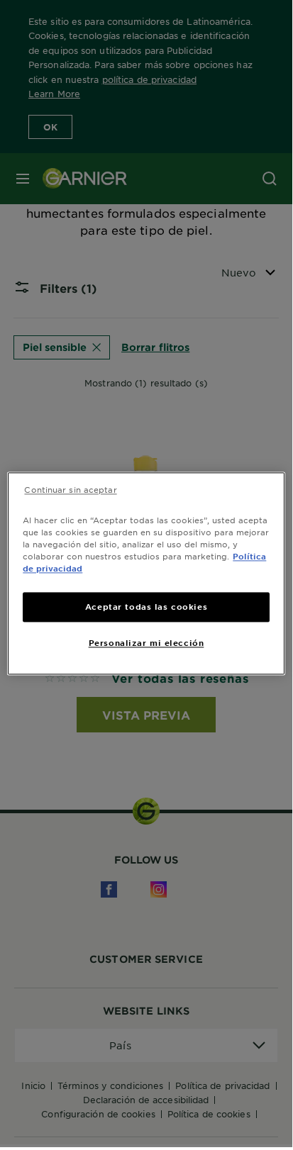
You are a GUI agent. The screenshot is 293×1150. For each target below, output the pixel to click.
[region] (145, 573)
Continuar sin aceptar (70, 489)
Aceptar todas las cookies (146, 607)
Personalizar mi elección (146, 643)
